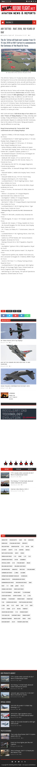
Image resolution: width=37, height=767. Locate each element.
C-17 (26, 605)
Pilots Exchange (7, 592)
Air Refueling (6, 569)
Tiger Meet (11, 599)
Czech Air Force (6, 595)
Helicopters (5, 546)
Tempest (25, 608)
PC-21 (22, 585)
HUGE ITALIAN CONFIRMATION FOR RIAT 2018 (15, 386)
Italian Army (31, 569)
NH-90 (18, 608)
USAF (20, 540)
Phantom (29, 599)
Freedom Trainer (7, 618)
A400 (12, 585)
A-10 (13, 563)
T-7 (7, 585)
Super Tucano (17, 595)
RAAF (30, 582)
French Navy (20, 599)
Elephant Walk (16, 615)
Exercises (4, 543)
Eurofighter (15, 546)
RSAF (17, 605)
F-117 (3, 608)
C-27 (25, 556)
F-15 (15, 556)
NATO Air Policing (7, 553)
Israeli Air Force (7, 589)
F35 (25, 540)
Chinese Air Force (11, 602)
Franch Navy (26, 615)
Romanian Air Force (8, 582)
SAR (22, 605)
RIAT (19, 311)
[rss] (35, 1)
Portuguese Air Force (25, 602)
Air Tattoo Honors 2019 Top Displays (11, 340)
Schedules (24, 576)
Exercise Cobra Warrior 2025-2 (20, 489)
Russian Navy (6, 621)
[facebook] (27, 1)
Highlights (13, 540)
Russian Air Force (21, 582)
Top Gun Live (5, 615)
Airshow (9, 311)
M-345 (16, 559)
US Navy (4, 549)
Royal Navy (17, 592)
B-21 (13, 605)
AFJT (8, 605)
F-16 (22, 546)
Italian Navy (20, 563)
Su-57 (13, 621)
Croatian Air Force (7, 612)
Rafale (27, 549)
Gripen (21, 549)
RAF (15, 311)
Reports (24, 543)
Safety (10, 549)
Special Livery (6, 563)
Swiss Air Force (18, 589)
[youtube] (31, 1)
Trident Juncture (22, 621)
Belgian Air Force (7, 566)
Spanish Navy (24, 612)
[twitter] (29, 1)
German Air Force (7, 572)
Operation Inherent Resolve (10, 576)
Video (22, 553)
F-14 (16, 612)
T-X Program (26, 592)
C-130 (29, 595)
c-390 (3, 605)
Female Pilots (6, 579)
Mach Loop (17, 618)
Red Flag (22, 569)
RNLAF (28, 563)
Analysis (14, 569)
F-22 (29, 556)
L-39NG (16, 572)
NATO (16, 553)
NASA (24, 618)
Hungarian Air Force (18, 579)
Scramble (23, 559)
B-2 (24, 595)
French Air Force (7, 556)
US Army (23, 572)
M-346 (27, 546)
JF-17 (13, 608)
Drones (4, 599)
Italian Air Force (15, 543)
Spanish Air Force (7, 559)
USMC (19, 556)
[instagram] (34, 1)
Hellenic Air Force (20, 566)
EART (31, 605)
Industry (4, 540)
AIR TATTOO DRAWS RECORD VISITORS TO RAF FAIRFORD (15, 363)
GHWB (8, 608)
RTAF (29, 618)
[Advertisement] (18, 16)
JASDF (16, 585)
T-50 (3, 602)
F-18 (16, 549)
